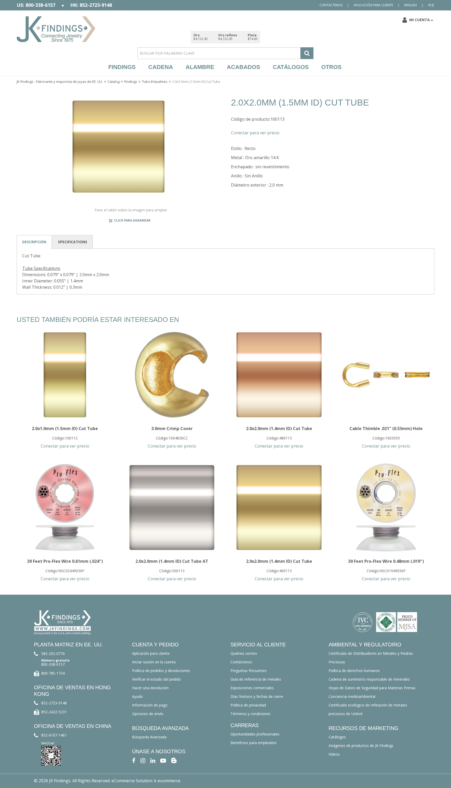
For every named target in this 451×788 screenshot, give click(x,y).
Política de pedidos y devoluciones (161, 670)
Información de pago (150, 705)
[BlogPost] (174, 760)
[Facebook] (133, 760)
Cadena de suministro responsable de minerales (369, 679)
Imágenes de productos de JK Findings (361, 745)
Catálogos (291, 67)
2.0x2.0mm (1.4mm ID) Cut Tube (279, 428)
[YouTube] (163, 760)
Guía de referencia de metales (255, 679)
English (410, 5)
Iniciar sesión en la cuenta (154, 661)
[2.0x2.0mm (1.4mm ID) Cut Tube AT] (172, 507)
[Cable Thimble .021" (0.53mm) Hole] (386, 375)
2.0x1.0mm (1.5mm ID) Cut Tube (65, 428)
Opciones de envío (147, 713)
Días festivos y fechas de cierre (256, 696)
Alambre (200, 67)
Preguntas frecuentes (248, 670)
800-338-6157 (53, 664)
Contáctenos (330, 5)
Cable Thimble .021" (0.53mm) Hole (386, 428)
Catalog (114, 81)
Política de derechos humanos (354, 670)
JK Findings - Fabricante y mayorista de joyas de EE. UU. (60, 81)
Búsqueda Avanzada (149, 736)
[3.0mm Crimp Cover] (172, 375)
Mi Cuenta (419, 19)
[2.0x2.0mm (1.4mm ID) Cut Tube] (279, 375)
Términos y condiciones (250, 713)
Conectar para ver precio (255, 133)
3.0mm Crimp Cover (172, 428)
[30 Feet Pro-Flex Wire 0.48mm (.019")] (386, 507)
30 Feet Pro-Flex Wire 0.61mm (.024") (65, 561)
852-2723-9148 (54, 702)
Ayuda (137, 696)
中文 (431, 5)
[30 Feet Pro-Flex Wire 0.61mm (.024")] (65, 507)
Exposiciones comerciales (252, 687)
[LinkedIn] (152, 760)
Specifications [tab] (72, 241)
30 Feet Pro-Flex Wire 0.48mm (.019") (386, 561)
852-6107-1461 (54, 735)
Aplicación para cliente (373, 5)
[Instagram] (142, 760)
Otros (331, 67)
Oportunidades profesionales (255, 734)
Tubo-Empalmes (155, 81)
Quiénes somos (243, 653)
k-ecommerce (167, 781)
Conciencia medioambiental (352, 696)
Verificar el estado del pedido (156, 679)
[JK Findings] (56, 29)
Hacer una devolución (150, 687)
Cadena (160, 67)
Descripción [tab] (34, 241)
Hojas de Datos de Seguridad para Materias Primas (372, 687)
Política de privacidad (248, 705)
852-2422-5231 (54, 711)
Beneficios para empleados (253, 742)
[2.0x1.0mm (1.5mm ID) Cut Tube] (65, 375)
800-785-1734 (53, 673)
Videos (334, 754)
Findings (122, 67)
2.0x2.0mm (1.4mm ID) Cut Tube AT (171, 561)
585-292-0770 (53, 653)
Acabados (243, 67)
